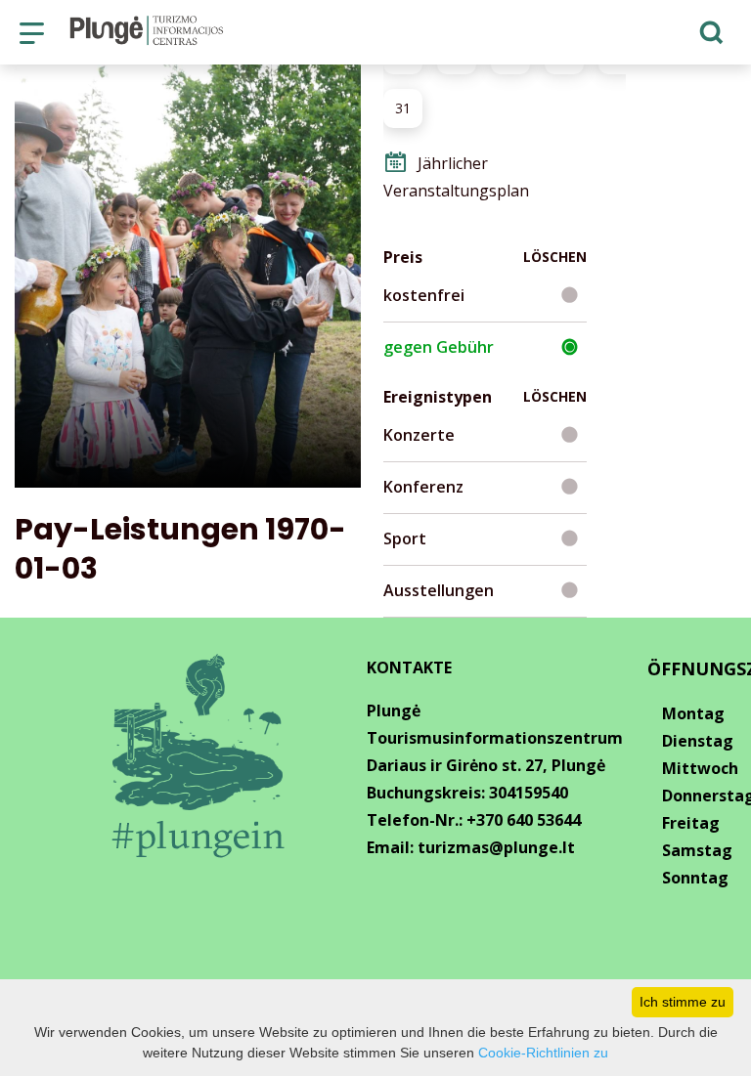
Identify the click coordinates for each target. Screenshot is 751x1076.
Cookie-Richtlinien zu (543, 1052)
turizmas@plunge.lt (496, 847)
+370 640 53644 (523, 820)
